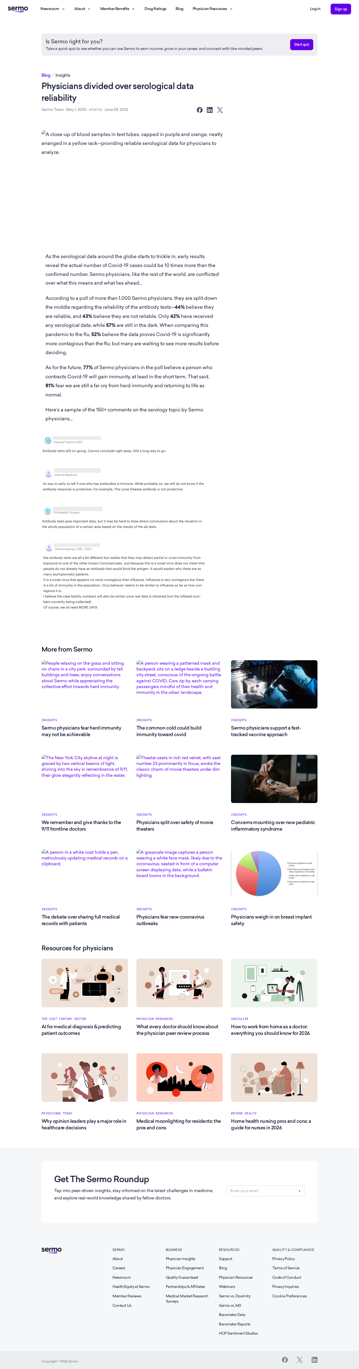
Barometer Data (232, 1314)
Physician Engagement (185, 1268)
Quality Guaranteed (182, 1277)
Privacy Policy (283, 1258)
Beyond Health (243, 1113)
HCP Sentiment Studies (238, 1333)
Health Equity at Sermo (131, 1286)
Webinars (227, 1286)
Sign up (341, 9)
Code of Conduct (286, 1277)
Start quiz (301, 44)
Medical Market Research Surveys (187, 1298)
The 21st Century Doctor (64, 1019)
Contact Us (121, 1305)
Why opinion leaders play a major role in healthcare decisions (84, 1124)
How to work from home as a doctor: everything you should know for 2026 (270, 1029)
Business (174, 1249)
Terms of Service (286, 1268)
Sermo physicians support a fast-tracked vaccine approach (266, 731)
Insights (62, 75)
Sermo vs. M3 (230, 1305)
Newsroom (49, 8)
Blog (179, 8)
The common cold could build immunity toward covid (168, 731)
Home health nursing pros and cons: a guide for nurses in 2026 (271, 1124)
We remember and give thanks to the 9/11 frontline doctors (81, 825)
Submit (299, 1191)
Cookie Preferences (289, 1296)
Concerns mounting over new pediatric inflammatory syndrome (273, 825)
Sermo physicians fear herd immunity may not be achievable (81, 731)
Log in (315, 8)
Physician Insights (180, 1258)
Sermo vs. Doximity (234, 1296)
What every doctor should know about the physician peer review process (177, 1029)
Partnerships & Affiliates (185, 1286)
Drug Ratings (155, 8)
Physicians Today (57, 1113)
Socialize (239, 1019)
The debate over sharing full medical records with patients (81, 920)
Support (225, 1258)
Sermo (118, 1249)
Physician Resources (210, 8)
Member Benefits (114, 8)
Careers (118, 1268)
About (79, 8)
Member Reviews (126, 1296)
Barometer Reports (234, 1324)
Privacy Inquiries (285, 1286)
